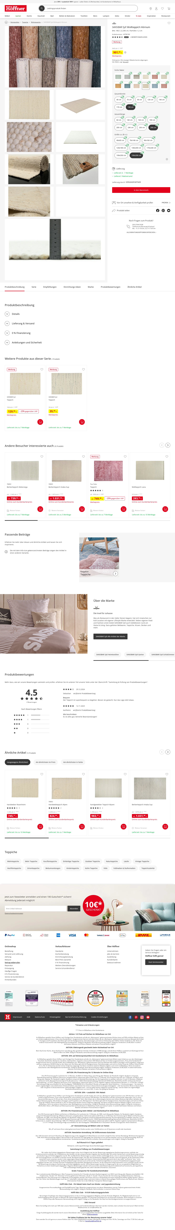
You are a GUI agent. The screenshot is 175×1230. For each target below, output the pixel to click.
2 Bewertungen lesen (138, 37)
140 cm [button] (162, 99)
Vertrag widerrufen (12, 962)
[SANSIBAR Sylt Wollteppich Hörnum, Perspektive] (80, 105)
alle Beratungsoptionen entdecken (141, 232)
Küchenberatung (62, 954)
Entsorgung (9, 968)
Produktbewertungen (110, 287)
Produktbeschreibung (15, 287)
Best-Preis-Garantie (63, 960)
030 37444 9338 (137, 225)
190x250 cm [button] (121, 155)
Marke (91, 287)
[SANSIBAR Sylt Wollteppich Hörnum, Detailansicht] (80, 169)
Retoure (8, 960)
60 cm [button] (118, 120)
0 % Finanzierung (21, 333)
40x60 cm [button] (120, 140)
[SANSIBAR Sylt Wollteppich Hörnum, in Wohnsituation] (55, 56)
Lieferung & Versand (23, 323)
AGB (28, 1017)
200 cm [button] (119, 127)
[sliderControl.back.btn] (162, 445)
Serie (34, 287)
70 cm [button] (129, 99)
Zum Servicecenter (156, 962)
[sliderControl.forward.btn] (167, 445)
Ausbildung (111, 957)
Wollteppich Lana (137, 454)
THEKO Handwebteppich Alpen (59, 771)
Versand (125, 62)
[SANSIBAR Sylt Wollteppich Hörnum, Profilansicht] (80, 137)
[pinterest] (136, 1017)
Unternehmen (112, 951)
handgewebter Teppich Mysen (100, 771)
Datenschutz (40, 1017)
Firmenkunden (10, 980)
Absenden (74, 908)
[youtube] (148, 1017)
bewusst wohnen (114, 962)
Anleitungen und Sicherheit (27, 342)
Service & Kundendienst (14, 977)
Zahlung (8, 957)
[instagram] (142, 1017)
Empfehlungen (50, 287)
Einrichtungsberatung (64, 957)
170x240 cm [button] (151, 148)
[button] (118, 76)
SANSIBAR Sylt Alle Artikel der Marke (110, 636)
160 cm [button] (141, 120)
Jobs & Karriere (113, 954)
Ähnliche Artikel (135, 287)
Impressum (17, 1017)
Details (16, 314)
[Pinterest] (163, 210)
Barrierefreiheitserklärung (75, 1017)
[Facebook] (157, 210)
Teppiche (11, 852)
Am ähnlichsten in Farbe (73, 762)
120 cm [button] (150, 99)
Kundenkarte (112, 960)
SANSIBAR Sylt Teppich (14, 366)
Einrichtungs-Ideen (72, 287)
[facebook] (130, 1017)
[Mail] (168, 210)
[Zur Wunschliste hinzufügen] (169, 23)
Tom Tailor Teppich (96, 454)
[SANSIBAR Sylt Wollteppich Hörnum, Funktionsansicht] (29, 169)
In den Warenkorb (141, 190)
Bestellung (9, 951)
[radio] (31, 715)
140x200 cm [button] (136, 148)
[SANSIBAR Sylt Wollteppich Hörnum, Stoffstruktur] (29, 137)
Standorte (59, 951)
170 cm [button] (119, 107)
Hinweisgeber (55, 1017)
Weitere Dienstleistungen (65, 965)
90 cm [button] (139, 99)
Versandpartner (133, 182)
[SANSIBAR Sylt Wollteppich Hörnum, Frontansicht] (29, 105)
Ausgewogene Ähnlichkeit (17, 762)
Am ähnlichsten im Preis (45, 762)
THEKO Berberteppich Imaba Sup (60, 454)
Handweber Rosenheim (14, 771)
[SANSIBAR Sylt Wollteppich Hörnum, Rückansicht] (29, 201)
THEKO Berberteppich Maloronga (18, 454)
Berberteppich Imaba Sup (140, 771)
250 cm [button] (142, 127)
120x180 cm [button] (121, 148)
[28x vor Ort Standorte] (151, 8)
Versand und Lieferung (14, 954)
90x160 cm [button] (148, 140)
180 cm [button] (152, 120)
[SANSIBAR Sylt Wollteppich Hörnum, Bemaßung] (55, 249)
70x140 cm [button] (134, 140)
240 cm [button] (130, 127)
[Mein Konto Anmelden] (156, 8)
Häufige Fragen (11, 971)
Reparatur (9, 965)
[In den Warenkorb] (40, 422)
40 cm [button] (118, 99)
